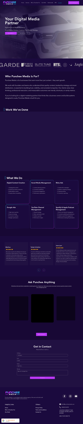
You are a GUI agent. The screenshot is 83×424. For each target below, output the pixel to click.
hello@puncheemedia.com (67, 404)
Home (6, 407)
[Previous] (38, 270)
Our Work (7, 412)
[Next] (43, 270)
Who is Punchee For (10, 410)
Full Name (18, 353)
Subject (18, 363)
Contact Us (38, 412)
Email (18, 358)
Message (18, 368)
